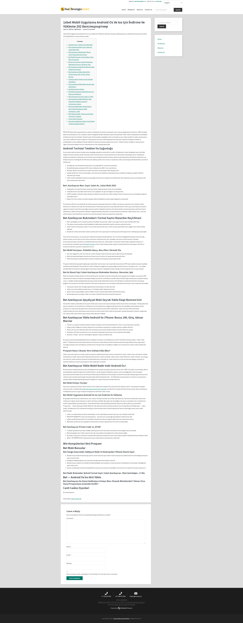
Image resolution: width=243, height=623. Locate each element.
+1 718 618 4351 (158, 1)
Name (68, 547)
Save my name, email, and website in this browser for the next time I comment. (92, 574)
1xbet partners (90, 244)
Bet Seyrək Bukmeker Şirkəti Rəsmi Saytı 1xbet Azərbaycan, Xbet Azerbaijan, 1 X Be (80, 109)
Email (68, 555)
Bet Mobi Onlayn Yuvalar (76, 89)
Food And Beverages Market (121, 618)
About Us (160, 48)
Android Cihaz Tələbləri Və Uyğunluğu (81, 45)
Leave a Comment (89, 29)
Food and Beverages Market (75, 9)
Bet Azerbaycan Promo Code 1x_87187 (81, 97)
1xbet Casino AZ (76, 499)
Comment (70, 518)
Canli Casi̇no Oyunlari (75, 119)
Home (160, 39)
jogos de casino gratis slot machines (95, 389)
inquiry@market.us (140, 1)
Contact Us (161, 52)
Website (69, 563)
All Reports (161, 43)
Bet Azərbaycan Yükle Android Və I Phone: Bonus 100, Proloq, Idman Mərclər (79, 74)
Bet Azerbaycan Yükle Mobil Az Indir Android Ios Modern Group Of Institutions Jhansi (80, 101)
